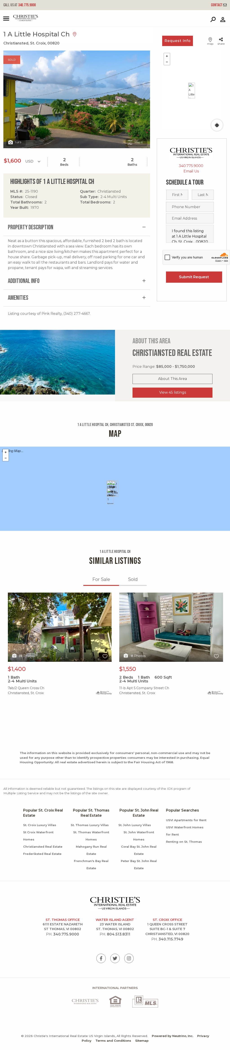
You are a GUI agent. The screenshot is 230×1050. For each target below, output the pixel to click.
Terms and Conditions (113, 1040)
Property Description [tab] (30, 227)
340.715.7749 (171, 939)
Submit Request (194, 277)
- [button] (167, 62)
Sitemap (141, 1040)
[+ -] (191, 90)
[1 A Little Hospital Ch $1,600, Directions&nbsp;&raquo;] (191, 90)
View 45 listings (172, 392)
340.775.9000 (19, 5)
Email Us (191, 171)
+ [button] (167, 56)
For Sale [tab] (101, 579)
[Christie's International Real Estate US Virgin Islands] (20, 20)
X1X (11, 595)
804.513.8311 (118, 934)
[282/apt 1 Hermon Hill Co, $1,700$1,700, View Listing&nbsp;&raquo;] (110, 496)
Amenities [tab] (18, 298)
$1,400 (17, 669)
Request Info (177, 41)
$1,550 (127, 669)
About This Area (172, 379)
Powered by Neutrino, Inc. (172, 1036)
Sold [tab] (133, 579)
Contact (217, 5)
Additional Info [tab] (24, 281)
